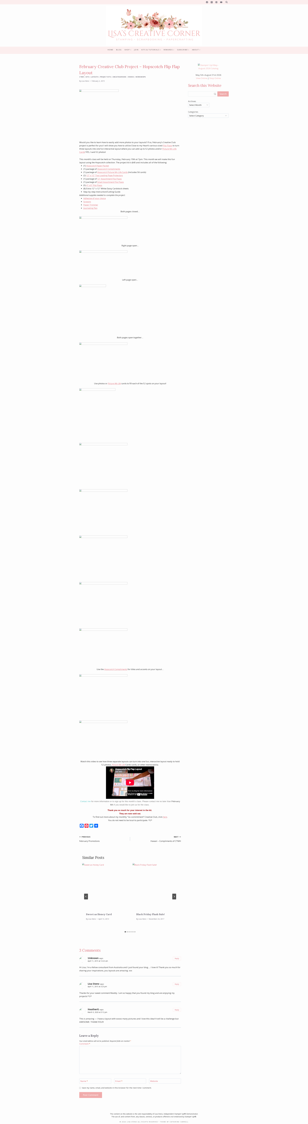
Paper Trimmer (90, 204)
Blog (119, 50)
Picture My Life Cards (112, 172)
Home (110, 50)
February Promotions (89, 839)
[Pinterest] (216, 2)
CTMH (81, 77)
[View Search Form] (226, 2)
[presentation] (105, 886)
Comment (84, 1043)
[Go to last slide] (86, 896)
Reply (177, 958)
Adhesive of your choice (94, 198)
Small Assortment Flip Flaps (110, 182)
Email (118, 1081)
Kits (87, 77)
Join (136, 50)
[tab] (125, 931)
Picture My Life (114, 383)
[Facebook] (207, 2)
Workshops (141, 77)
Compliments (108, 169)
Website (154, 1081)
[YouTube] (221, 2)
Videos (131, 77)
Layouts (94, 77)
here (165, 817)
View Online (201, 78)
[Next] (174, 896)
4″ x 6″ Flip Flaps (94, 185)
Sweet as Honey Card (99, 914)
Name (84, 1081)
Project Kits (105, 77)
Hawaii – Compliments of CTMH (166, 839)
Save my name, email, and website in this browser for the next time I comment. (116, 1088)
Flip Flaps (167, 145)
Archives (192, 101)
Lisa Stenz (85, 81)
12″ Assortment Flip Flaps (109, 178)
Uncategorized (119, 77)
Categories (193, 111)
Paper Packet (97, 165)
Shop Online (215, 78)
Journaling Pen (90, 208)
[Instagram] (212, 2)
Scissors (87, 201)
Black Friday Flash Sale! (150, 914)
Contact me (85, 801)
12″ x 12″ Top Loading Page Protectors (104, 175)
